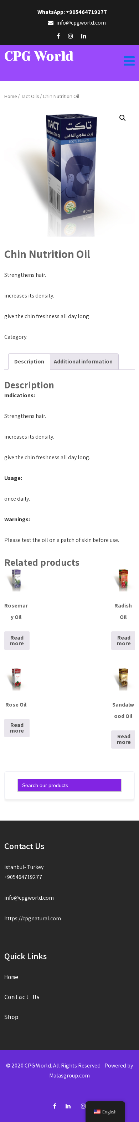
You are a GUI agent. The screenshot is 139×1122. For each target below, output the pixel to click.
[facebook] (58, 36)
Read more (17, 640)
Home (10, 96)
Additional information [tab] (83, 361)
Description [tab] (29, 361)
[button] (122, 118)
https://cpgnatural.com (32, 918)
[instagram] (70, 36)
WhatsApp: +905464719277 (72, 12)
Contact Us (22, 997)
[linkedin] (83, 36)
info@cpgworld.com (29, 897)
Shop (11, 1017)
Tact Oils (30, 96)
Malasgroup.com (69, 1075)
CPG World (38, 56)
